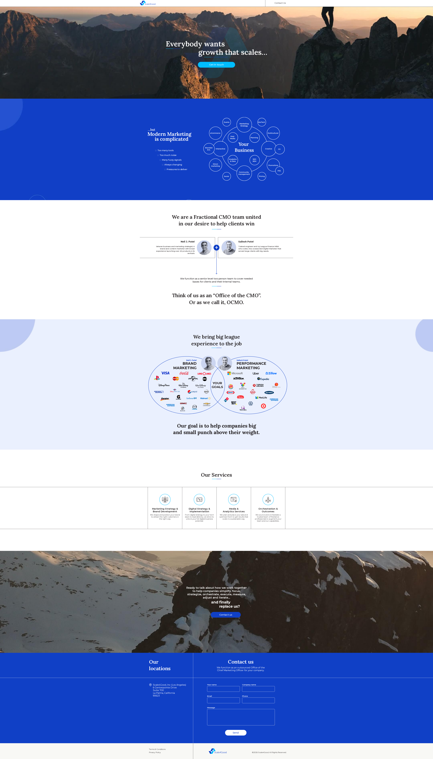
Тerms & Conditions (157, 749)
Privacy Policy (155, 752)
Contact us (225, 614)
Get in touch (216, 64)
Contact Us (280, 3)
